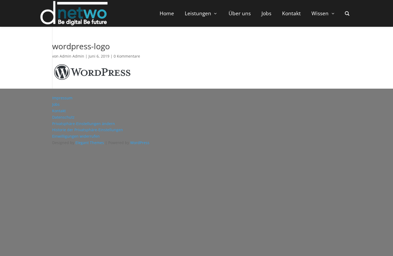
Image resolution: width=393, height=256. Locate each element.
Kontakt (59, 110)
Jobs (56, 104)
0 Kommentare (127, 56)
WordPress (139, 142)
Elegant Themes (89, 142)
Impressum (62, 97)
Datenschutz (63, 117)
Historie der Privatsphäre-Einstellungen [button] (87, 129)
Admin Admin (72, 56)
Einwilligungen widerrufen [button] (76, 136)
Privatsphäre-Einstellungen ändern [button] (83, 123)
